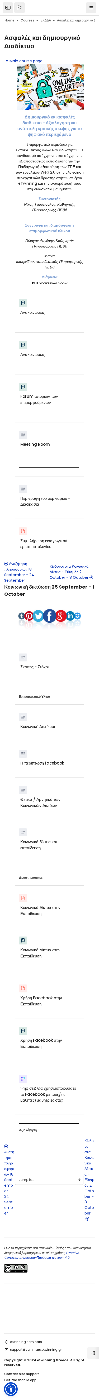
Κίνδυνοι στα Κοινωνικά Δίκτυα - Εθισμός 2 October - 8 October (69, 572)
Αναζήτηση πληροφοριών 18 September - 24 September (19, 572)
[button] (19, 7)
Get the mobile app (20, 1380)
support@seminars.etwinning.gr (36, 1349)
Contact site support (21, 1374)
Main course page (26, 61)
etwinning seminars (26, 1342)
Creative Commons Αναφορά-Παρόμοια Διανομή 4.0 (41, 1255)
